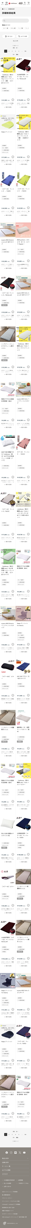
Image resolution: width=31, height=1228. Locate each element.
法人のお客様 (7, 1183)
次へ (14, 54)
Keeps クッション (6, 132)
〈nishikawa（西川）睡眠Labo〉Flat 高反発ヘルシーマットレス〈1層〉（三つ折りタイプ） (7, 570)
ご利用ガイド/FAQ (23, 1183)
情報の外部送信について (7, 1210)
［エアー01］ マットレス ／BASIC (23, 190)
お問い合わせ (7, 1186)
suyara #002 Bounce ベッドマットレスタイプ (7, 625)
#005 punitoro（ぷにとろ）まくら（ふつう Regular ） (23, 242)
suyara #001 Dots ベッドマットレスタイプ (23, 401)
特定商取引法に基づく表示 (8, 1207)
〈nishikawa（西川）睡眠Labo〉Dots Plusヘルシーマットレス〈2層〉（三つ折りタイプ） (7, 79)
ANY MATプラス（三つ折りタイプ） (23, 677)
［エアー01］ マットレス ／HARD (7, 190)
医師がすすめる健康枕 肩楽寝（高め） (23, 567)
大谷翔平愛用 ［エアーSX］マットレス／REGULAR (22, 77)
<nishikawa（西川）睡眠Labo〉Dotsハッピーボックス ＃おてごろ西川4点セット (23, 513)
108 (25, 51)
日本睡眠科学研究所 (9, 1180)
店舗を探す (5, 1162)
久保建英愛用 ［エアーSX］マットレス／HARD (22, 835)
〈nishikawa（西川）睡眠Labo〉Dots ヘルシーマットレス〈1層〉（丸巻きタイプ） (23, 136)
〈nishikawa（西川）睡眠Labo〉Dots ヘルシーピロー (23, 782)
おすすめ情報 (6, 1170)
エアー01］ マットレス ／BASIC (23, 453)
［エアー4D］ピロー (7, 886)
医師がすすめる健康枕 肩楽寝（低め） (7, 400)
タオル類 (13, 28)
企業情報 (20, 1180)
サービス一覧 (6, 1166)
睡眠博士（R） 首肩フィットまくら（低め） (23, 729)
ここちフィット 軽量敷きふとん (7, 728)
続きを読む (9, 107)
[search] (4, 21)
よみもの (5, 1174)
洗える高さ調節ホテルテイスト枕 (7, 834)
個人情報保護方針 (6, 1195)
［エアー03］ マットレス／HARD (22, 1042)
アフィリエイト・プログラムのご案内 (11, 1201)
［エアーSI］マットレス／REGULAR (7, 294)
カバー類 (5, 28)
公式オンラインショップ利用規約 (10, 1191)
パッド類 (20, 28)
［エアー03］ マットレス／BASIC (7, 510)
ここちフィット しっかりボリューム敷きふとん (7, 346)
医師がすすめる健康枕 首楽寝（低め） (7, 781)
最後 (17, 54)
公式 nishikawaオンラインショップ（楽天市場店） (13, 1217)
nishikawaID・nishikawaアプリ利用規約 (11, 1204)
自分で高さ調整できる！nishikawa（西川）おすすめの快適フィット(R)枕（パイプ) (7, 456)
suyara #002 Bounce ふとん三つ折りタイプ (7, 242)
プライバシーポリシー (7, 1198)
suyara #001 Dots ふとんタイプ (23, 991)
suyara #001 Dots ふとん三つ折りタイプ (23, 294)
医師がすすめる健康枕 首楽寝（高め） (23, 1093)
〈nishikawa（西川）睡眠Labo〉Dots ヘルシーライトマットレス (23, 347)
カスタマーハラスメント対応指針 (10, 1214)
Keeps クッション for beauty (22, 624)
